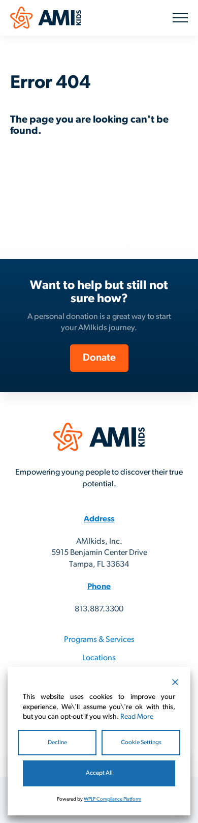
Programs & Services (99, 640)
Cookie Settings (141, 743)
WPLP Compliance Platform (112, 799)
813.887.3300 (99, 609)
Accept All (99, 773)
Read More (136, 717)
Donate (99, 358)
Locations (99, 658)
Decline (57, 743)
